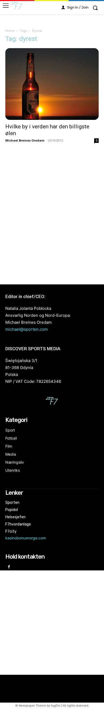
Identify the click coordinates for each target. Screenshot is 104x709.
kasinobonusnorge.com (25, 538)
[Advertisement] (52, 213)
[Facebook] (9, 567)
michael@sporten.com (26, 329)
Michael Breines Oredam (24, 140)
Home (10, 30)
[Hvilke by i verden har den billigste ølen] (52, 84)
